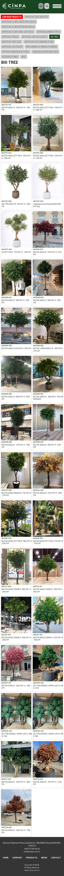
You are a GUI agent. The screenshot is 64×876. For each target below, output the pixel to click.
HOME (6, 857)
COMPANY (17, 857)
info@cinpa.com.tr (32, 851)
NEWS (44, 857)
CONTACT (56, 857)
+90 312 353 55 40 (32, 848)
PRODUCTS (31, 857)
